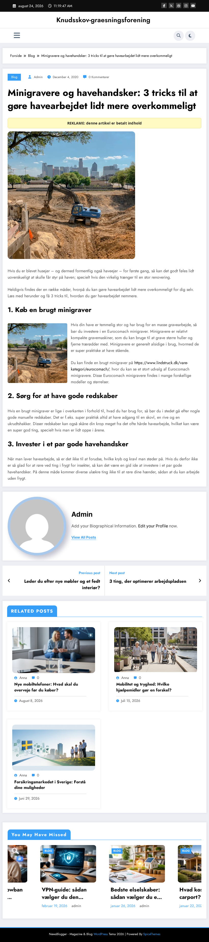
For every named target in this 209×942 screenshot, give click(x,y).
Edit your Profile (153, 526)
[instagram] (186, 5)
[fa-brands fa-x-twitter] (171, 5)
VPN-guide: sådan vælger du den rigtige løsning (31, 893)
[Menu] (17, 36)
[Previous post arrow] (9, 580)
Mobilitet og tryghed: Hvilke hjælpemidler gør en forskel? (144, 687)
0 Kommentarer (99, 77)
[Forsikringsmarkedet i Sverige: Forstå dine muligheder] (53, 747)
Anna (23, 677)
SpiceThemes (151, 934)
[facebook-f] (164, 5)
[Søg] (179, 36)
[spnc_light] (190, 36)
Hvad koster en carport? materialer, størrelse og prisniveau (172, 893)
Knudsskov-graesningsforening (103, 20)
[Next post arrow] (200, 580)
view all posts (83, 537)
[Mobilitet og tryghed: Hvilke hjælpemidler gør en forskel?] (155, 649)
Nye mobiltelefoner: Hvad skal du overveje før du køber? (46, 687)
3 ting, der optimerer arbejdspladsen (147, 581)
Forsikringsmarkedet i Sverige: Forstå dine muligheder (50, 784)
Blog (14, 77)
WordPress (101, 934)
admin (38, 77)
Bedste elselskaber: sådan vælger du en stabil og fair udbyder (102, 893)
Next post (117, 573)
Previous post (89, 573)
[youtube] (193, 5)
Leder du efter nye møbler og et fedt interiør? (62, 584)
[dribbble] (178, 5)
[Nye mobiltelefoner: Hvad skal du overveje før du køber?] (53, 649)
